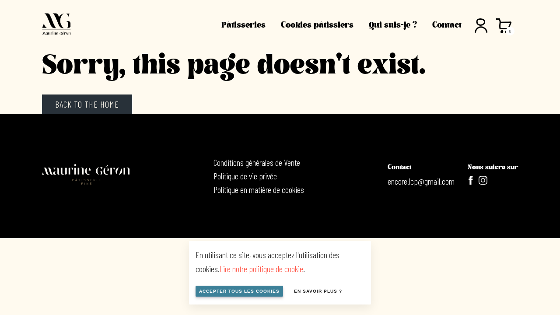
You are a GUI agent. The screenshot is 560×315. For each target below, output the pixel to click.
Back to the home (87, 104)
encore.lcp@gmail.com (421, 181)
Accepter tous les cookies (239, 291)
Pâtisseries (243, 25)
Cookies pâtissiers (317, 25)
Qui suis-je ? (393, 25)
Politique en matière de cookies (259, 189)
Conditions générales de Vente (257, 162)
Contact (447, 25)
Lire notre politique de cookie (261, 268)
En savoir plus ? (318, 291)
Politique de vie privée (245, 176)
